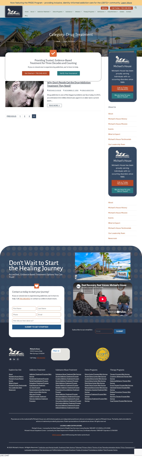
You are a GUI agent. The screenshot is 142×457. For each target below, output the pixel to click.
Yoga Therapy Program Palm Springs (121, 401)
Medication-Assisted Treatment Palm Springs (96, 391)
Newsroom (112, 238)
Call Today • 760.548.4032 (121, 8)
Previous (11, 116)
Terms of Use (97, 447)
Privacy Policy (87, 447)
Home (58, 41)
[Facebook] (10, 359)
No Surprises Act (46, 450)
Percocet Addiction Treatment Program (67, 405)
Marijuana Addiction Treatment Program (68, 396)
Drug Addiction (88, 90)
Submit (119, 331)
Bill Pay (104, 8)
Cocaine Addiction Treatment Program (67, 379)
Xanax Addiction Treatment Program (67, 394)
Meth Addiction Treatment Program (66, 383)
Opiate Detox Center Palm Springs (95, 385)
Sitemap (79, 447)
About (110, 114)
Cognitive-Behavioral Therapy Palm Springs (121, 378)
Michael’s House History (117, 119)
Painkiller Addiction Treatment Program (67, 387)
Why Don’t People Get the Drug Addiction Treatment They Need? (69, 84)
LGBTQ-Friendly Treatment (37, 396)
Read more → (54, 105)
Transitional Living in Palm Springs (39, 390)
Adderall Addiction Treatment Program (67, 407)
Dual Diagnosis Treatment (37, 385)
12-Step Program (34, 387)
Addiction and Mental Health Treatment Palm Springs (57, 447)
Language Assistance (32, 450)
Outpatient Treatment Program (39, 383)
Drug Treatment (69, 41)
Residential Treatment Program (39, 379)
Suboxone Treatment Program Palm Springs (95, 395)
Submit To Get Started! (36, 327)
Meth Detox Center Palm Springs (95, 383)
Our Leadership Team (116, 144)
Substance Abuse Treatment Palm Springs (68, 374)
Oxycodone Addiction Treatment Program (68, 401)
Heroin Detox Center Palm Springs (95, 381)
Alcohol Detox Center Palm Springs (95, 376)
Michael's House (54, 90)
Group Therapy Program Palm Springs (121, 385)
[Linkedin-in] (14, 359)
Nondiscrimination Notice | (112, 447)
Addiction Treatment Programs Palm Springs (40, 375)
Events (111, 129)
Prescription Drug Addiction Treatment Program (67, 391)
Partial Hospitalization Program (38, 381)
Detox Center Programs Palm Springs (96, 374)
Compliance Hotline (96, 450)
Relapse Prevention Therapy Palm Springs (120, 393)
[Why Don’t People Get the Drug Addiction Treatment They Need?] (24, 94)
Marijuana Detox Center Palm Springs (96, 387)
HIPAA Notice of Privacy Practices (64, 450)
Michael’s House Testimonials (119, 139)
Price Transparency (127, 447)
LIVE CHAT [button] (4, 455)
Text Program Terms (110, 450)
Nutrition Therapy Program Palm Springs (120, 398)
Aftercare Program (35, 394)
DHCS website (56, 435)
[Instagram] (17, 359)
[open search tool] (136, 8)
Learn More (126, 3)
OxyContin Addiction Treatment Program (68, 403)
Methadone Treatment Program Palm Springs (96, 400)
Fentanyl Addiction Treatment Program (67, 399)
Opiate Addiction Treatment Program (67, 385)
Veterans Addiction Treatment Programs (38, 400)
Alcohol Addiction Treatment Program (67, 376)
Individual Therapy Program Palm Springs (120, 389)
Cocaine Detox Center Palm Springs (95, 379)
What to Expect (114, 134)
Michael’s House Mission (117, 124)
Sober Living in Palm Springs (38, 392)
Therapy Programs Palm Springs (120, 374)
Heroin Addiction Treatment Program (67, 381)
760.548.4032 (24, 299)
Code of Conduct (82, 450)
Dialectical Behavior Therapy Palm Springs (120, 382)
